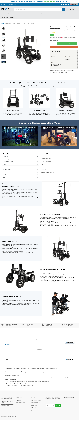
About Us (3, 4)
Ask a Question (70, 359)
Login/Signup (19, 397)
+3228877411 (5, 401)
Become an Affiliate (12, 4)
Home (2, 23)
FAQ (6, 4)
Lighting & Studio (64, 14)
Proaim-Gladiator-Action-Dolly (48, 172)
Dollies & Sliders (27, 14)
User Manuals (33, 408)
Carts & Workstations (38, 14)
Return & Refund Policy (35, 402)
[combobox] (38, 9)
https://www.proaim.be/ (49, 1)
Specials (12, 17)
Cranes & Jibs (17, 14)
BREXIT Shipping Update (36, 400)
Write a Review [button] (70, 342)
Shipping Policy (34, 405)
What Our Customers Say (36, 398)
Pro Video (55, 14)
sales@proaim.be (7, 406)
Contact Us (18, 400)
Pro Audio (48, 14)
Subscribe (58, 405)
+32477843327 (7, 404)
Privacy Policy (33, 407)
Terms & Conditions (35, 403)
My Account (18, 398)
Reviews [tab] (7, 344)
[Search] (63, 9)
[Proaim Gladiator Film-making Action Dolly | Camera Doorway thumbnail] (3, 28)
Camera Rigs (4, 17)
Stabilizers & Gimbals (6, 14)
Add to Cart (67, 44)
